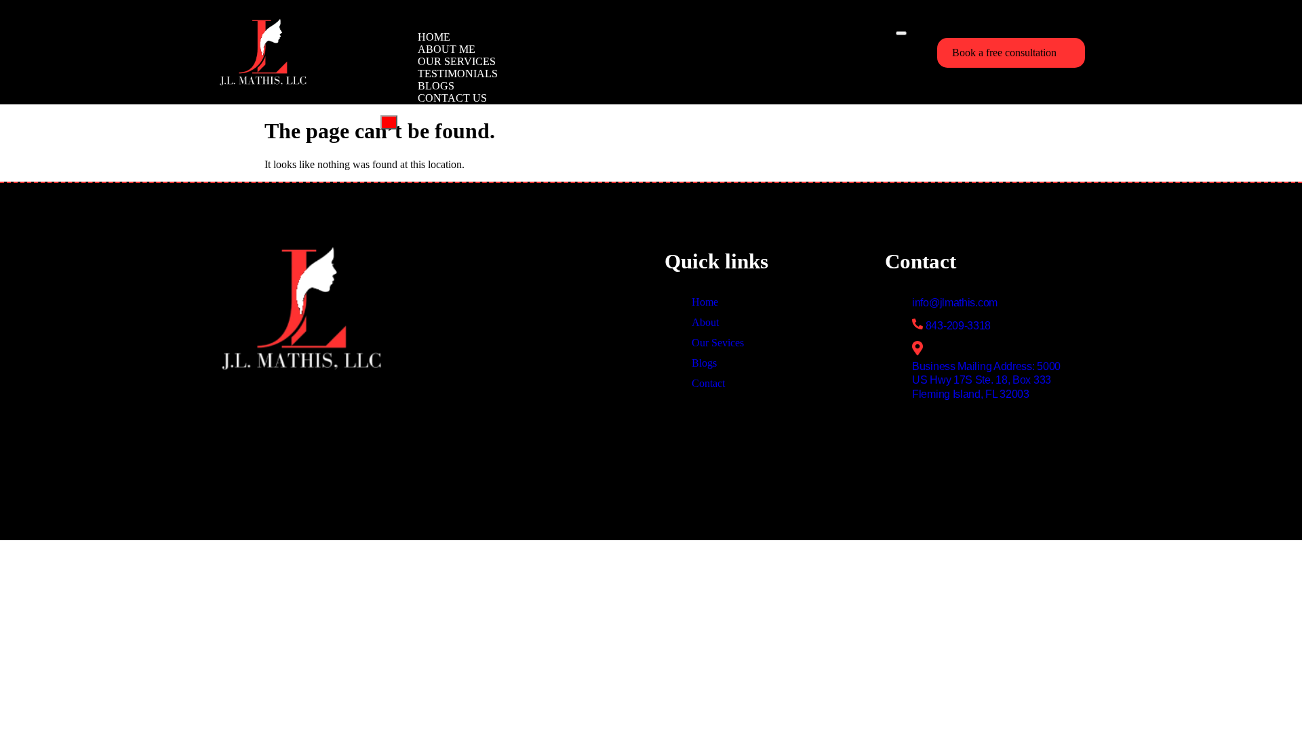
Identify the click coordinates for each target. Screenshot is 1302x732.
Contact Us (452, 98)
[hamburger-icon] (901, 33)
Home (434, 37)
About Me (446, 49)
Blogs (436, 86)
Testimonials (458, 73)
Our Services (457, 61)
